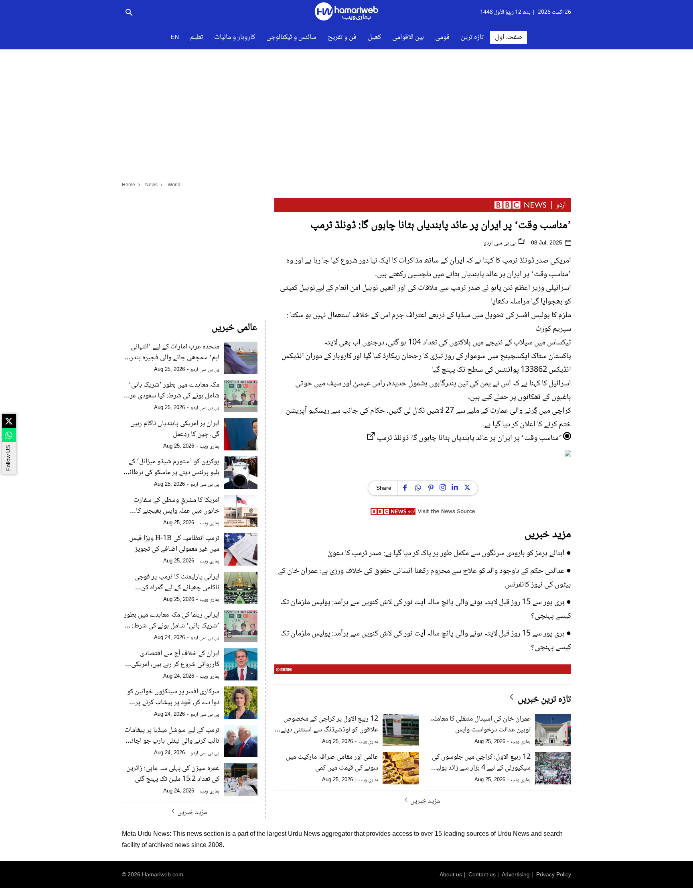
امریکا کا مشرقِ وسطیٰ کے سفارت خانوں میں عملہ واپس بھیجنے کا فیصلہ (176, 506)
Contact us (482, 874)
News (151, 184)
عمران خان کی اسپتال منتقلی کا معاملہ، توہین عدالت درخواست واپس (480, 724)
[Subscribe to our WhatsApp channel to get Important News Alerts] (9, 435)
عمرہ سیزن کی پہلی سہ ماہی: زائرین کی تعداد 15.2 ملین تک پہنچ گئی (172, 774)
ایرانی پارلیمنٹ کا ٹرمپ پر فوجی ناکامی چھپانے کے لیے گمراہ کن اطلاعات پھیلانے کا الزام (176, 582)
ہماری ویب (521, 741)
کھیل (374, 37)
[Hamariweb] (346, 12)
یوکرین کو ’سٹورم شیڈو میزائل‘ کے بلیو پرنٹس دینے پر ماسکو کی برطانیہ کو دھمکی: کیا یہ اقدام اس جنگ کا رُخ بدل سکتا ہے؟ (170, 467)
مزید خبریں (425, 801)
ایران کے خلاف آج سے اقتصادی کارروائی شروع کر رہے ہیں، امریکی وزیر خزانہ (175, 659)
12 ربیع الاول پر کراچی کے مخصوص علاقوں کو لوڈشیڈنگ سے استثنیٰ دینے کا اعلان (326, 724)
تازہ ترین (472, 37)
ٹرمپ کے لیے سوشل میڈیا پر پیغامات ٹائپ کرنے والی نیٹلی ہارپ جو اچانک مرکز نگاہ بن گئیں (171, 736)
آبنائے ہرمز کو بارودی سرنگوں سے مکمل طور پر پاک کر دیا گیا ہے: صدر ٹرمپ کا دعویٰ (446, 553)
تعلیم (196, 37)
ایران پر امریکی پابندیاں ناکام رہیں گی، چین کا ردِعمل (174, 429)
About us (451, 874)
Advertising (516, 874)
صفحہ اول (508, 37)
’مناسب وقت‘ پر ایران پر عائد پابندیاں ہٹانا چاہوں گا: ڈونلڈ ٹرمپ (469, 438)
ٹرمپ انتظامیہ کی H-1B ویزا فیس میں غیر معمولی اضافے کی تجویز (174, 544)
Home (128, 184)
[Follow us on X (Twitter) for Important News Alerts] (9, 421)
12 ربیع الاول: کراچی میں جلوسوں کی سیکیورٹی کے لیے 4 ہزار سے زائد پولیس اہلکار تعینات (480, 763)
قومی (442, 37)
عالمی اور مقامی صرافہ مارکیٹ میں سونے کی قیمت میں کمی (332, 763)
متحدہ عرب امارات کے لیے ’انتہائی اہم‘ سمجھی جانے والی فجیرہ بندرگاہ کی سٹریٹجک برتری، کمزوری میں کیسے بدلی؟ (171, 352)
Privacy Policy (553, 874)
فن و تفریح (342, 37)
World (174, 184)
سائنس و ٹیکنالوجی (291, 37)
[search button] (129, 12)
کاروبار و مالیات (234, 37)
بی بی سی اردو (500, 243)
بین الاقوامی (408, 37)
